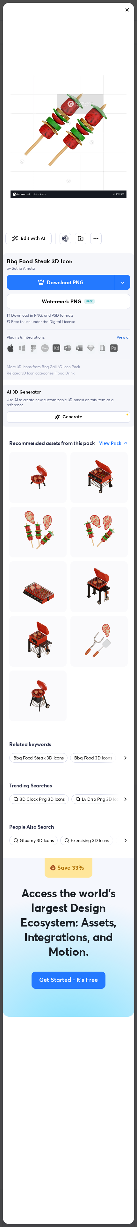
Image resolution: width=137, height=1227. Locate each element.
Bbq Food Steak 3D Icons (38, 758)
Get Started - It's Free (68, 980)
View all (123, 337)
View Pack (110, 443)
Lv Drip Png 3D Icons (102, 799)
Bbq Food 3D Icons (93, 758)
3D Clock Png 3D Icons (42, 799)
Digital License (62, 321)
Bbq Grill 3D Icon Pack (61, 366)
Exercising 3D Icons (90, 840)
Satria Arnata (23, 268)
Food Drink (65, 373)
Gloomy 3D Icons (37, 840)
